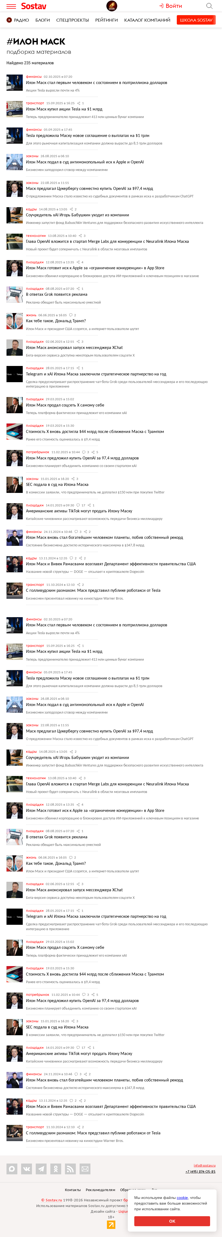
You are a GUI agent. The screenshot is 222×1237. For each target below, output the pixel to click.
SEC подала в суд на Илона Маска (57, 485)
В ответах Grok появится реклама (56, 295)
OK (172, 1221)
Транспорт (35, 103)
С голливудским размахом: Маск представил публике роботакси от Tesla (93, 591)
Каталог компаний (147, 20)
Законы (32, 156)
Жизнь (31, 315)
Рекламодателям (100, 1190)
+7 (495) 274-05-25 (200, 1171)
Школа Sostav (196, 20)
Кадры (32, 209)
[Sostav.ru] (46, 6)
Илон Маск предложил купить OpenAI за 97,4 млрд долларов (82, 458)
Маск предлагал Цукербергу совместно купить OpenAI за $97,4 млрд (89, 189)
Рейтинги (106, 20)
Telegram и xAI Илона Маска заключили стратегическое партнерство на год (96, 374)
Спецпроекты (72, 20)
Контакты (73, 1190)
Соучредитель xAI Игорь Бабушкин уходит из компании (77, 215)
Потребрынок (38, 452)
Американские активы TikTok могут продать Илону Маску (79, 511)
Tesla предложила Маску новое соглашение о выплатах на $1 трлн (87, 136)
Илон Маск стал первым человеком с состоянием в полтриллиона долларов (96, 83)
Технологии (36, 235)
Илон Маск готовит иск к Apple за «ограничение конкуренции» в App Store (95, 268)
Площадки (35, 262)
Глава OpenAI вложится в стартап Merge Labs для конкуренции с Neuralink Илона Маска (107, 242)
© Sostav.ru (51, 1200)
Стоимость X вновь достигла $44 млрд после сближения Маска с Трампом (95, 432)
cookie (182, 1197)
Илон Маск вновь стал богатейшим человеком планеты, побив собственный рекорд (104, 538)
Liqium (124, 1212)
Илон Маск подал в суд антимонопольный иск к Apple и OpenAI (85, 162)
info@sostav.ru (205, 1165)
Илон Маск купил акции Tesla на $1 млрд (64, 109)
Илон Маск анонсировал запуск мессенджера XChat (74, 348)
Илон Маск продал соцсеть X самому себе (65, 405)
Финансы (34, 76)
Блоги (42, 20)
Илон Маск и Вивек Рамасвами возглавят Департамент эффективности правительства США (111, 564)
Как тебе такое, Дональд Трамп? (56, 321)
